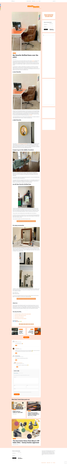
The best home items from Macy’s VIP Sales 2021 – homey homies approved (26, 441)
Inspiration (14, 409)
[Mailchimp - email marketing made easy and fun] (20, 458)
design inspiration (43, 462)
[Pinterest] (0, 6)
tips (51, 462)
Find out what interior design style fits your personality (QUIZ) (48, 15)
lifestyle (54, 462)
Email (27, 385)
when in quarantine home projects (22, 143)
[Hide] (0, 10)
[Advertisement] (48, 112)
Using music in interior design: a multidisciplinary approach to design (33, 414)
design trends (48, 462)
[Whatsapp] (0, 8)
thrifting (33, 60)
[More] (0, 9)
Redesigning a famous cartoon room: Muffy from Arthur (30, 332)
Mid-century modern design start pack (20, 315)
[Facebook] (0, 4)
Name (14, 385)
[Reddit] (0, 7)
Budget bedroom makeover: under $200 (18, 412)
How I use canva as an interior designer (20, 318)
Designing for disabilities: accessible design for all (21, 332)
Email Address (45, 24)
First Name (13, 455)
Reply (16, 345)
